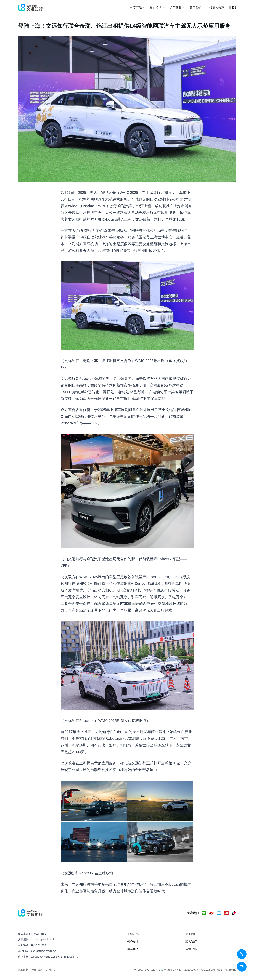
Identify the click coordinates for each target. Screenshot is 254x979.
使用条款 (36, 969)
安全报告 (50, 969)
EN (234, 7)
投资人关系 (216, 7)
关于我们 (195, 7)
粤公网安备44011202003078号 (182, 969)
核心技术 (156, 7)
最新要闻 (191, 949)
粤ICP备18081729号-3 (147, 969)
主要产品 (136, 7)
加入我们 (191, 941)
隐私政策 (23, 969)
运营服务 (175, 7)
